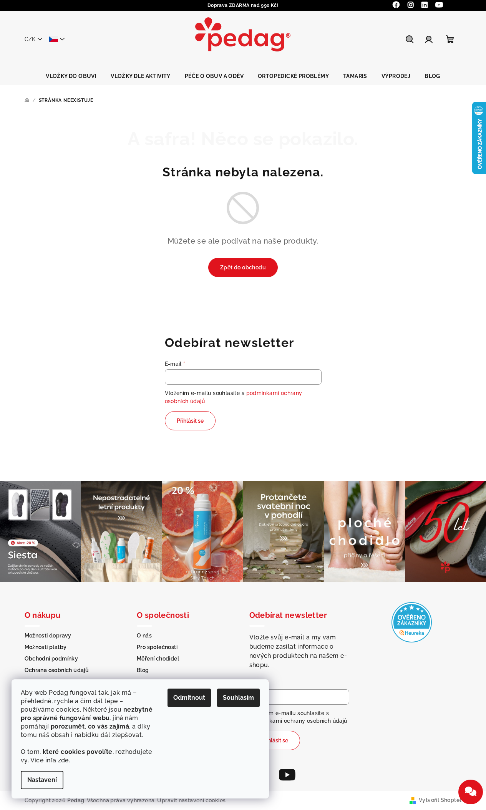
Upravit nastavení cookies (191, 800)
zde (63, 760)
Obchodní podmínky (51, 658)
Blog (143, 670)
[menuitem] (71, 76)
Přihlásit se (190, 421)
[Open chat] (470, 792)
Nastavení (42, 779)
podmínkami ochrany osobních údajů (298, 721)
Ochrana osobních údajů (57, 670)
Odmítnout (189, 697)
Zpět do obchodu (243, 267)
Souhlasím (238, 697)
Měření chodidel (158, 658)
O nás (144, 635)
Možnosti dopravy (48, 635)
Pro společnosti (157, 647)
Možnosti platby (46, 647)
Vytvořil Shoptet (440, 800)
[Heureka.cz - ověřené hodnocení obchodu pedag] (411, 622)
